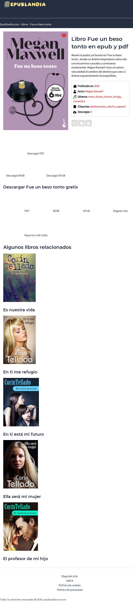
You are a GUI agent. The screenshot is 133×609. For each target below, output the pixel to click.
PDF (26, 211)
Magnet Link (120, 211)
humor (108, 96)
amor (91, 96)
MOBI (56, 211)
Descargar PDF (36, 153)
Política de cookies (70, 585)
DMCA (69, 581)
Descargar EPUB (55, 175)
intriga (117, 96)
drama (99, 96)
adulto (111, 106)
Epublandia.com (9, 24)
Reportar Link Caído (36, 235)
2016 (96, 86)
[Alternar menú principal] (11, 14)
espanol (121, 106)
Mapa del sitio (70, 576)
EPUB (86, 211)
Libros (24, 24)
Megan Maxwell (94, 91)
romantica (79, 101)
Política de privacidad (70, 590)
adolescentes (98, 106)
